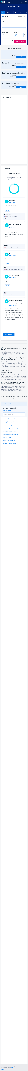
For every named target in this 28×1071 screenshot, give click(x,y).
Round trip (5, 16)
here (12, 1067)
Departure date (5, 32)
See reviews (8, 334)
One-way (5, 19)
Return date (16, 32)
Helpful (7, 210)
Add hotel (22, 16)
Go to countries (8, 404)
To (2, 26)
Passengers (4, 37)
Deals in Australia (7, 410)
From (3, 21)
